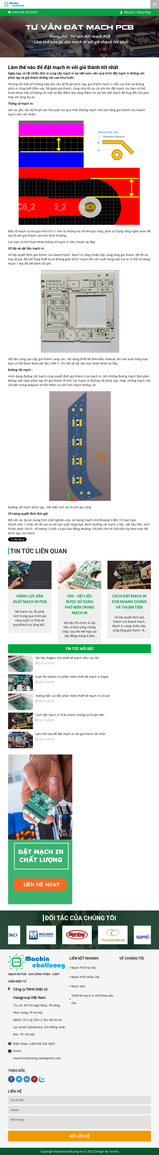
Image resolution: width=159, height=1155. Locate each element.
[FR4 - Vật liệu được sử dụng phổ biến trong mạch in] (79, 575)
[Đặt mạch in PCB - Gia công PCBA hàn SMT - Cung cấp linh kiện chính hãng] (36, 962)
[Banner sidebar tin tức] (40, 829)
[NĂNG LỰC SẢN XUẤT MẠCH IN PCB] (30, 575)
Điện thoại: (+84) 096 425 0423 (34, 1044)
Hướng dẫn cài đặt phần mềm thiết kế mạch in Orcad (72, 696)
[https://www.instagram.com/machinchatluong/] (34, 1079)
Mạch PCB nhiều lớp (85, 977)
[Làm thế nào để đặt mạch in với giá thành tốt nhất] (20, 740)
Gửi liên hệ (79, 1136)
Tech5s (114, 1151)
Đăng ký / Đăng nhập (137, 12)
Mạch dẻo (78, 986)
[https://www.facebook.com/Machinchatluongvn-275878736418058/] (11, 1079)
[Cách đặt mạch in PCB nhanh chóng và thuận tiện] (129, 575)
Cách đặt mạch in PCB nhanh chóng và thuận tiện (129, 601)
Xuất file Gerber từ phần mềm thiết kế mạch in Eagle (71, 677)
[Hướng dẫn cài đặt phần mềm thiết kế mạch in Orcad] (20, 702)
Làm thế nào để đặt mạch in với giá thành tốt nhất (70, 734)
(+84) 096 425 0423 (24, 12)
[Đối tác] (26, 935)
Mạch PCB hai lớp (83, 968)
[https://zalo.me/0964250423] (42, 1079)
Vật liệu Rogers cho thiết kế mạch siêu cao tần (67, 658)
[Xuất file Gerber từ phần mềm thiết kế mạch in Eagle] (20, 682)
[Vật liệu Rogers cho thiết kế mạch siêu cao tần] (20, 664)
